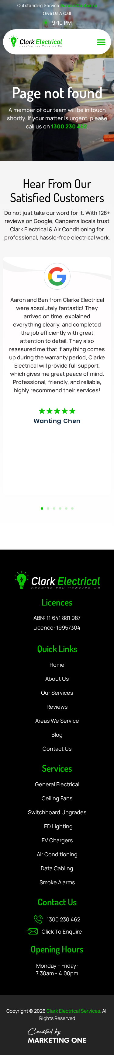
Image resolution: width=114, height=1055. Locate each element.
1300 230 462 (69, 126)
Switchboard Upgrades (57, 812)
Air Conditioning (57, 854)
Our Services (57, 693)
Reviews (57, 707)
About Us (57, 679)
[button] (101, 42)
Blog (57, 735)
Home (57, 665)
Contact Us (57, 749)
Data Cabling (57, 868)
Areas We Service (57, 721)
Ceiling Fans (57, 798)
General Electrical (57, 784)
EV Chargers (57, 840)
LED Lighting (57, 826)
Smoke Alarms (57, 882)
